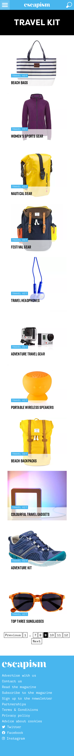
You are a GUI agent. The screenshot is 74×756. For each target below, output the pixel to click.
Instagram (15, 738)
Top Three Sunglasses (27, 621)
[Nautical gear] (37, 175)
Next (37, 641)
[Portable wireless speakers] (37, 388)
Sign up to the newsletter (27, 698)
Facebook (14, 733)
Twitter (13, 727)
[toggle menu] (5, 5)
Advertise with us (19, 675)
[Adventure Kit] (37, 549)
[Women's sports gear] (37, 117)
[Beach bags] (37, 64)
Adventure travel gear (28, 354)
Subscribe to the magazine (27, 693)
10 (52, 635)
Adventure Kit (21, 568)
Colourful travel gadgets (30, 514)
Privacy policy (16, 715)
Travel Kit (37, 22)
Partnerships (14, 704)
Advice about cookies (22, 721)
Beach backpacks (24, 461)
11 (59, 635)
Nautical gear (21, 193)
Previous (13, 635)
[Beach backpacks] (37, 442)
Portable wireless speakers (32, 407)
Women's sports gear (27, 136)
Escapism (24, 664)
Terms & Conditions (20, 710)
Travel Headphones (25, 300)
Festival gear (21, 247)
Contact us (12, 681)
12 (66, 635)
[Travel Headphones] (37, 282)
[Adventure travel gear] (37, 335)
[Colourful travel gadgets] (37, 495)
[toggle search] (69, 5)
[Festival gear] (37, 228)
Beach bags (19, 83)
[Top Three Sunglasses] (37, 602)
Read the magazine (19, 687)
